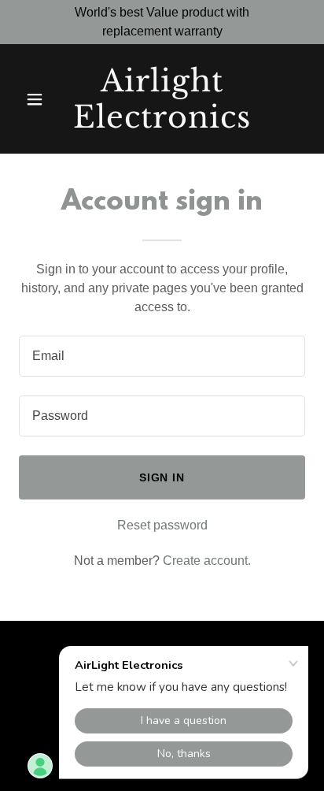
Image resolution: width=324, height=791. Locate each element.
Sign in (162, 477)
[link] (162, 123)
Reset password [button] (162, 525)
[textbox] (162, 356)
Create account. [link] (207, 560)
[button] (40, 99)
